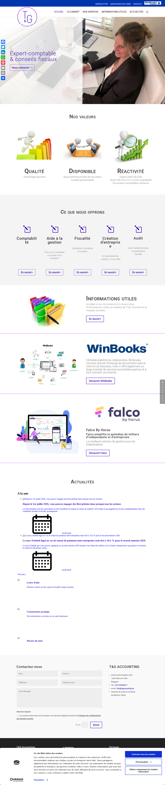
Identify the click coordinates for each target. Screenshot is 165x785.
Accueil (59, 12)
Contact (137, 4)
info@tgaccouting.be (125, 688)
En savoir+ (27, 272)
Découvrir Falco (98, 453)
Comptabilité (27, 240)
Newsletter (102, 4)
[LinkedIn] (3, 52)
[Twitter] (3, 47)
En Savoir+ (95, 318)
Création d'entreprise (110, 242)
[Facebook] (3, 41)
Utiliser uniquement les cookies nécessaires (143, 770)
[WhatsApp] (3, 57)
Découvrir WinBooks (100, 380)
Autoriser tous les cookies (143, 754)
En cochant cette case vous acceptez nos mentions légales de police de (59, 717)
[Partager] (3, 78)
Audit (138, 238)
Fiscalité (82, 238)
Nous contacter (20, 67)
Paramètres (39, 780)
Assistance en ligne (120, 4)
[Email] (3, 67)
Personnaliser (142, 762)
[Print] (3, 72)
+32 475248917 (121, 685)
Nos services (90, 12)
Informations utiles (114, 12)
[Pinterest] (3, 62)
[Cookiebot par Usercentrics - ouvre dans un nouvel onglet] (16, 780)
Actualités (136, 12)
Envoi (96, 724)
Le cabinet (73, 12)
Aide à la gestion (55, 240)
